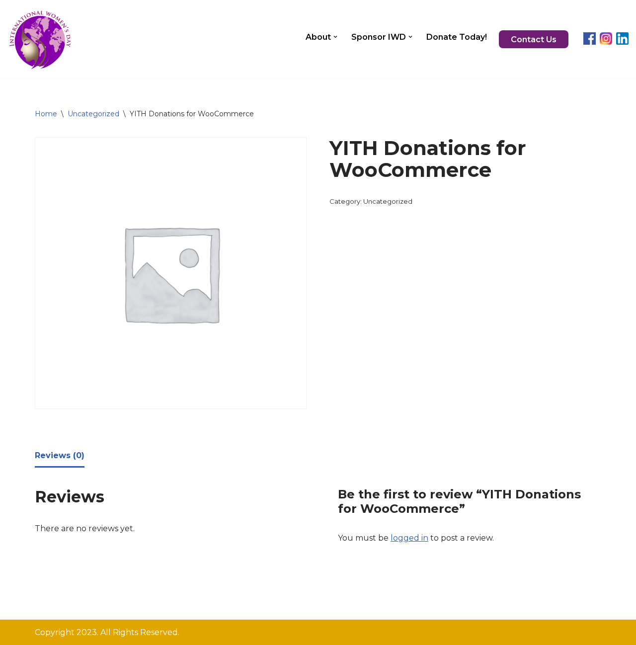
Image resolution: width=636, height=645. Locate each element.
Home (46, 113)
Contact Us (533, 39)
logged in (409, 538)
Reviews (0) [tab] (59, 455)
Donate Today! (456, 37)
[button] (335, 37)
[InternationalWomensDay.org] (39, 39)
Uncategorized (93, 113)
